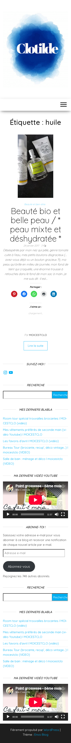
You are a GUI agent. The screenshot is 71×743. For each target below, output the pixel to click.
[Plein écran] (63, 514)
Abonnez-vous (19, 566)
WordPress (51, 730)
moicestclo (38, 335)
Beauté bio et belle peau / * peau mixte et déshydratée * (35, 225)
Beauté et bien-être (34, 204)
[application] (35, 499)
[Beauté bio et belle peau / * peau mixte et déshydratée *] (35, 166)
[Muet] (57, 514)
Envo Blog (41, 734)
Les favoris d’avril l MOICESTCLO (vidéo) (31, 441)
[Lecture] (8, 514)
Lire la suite (35, 346)
